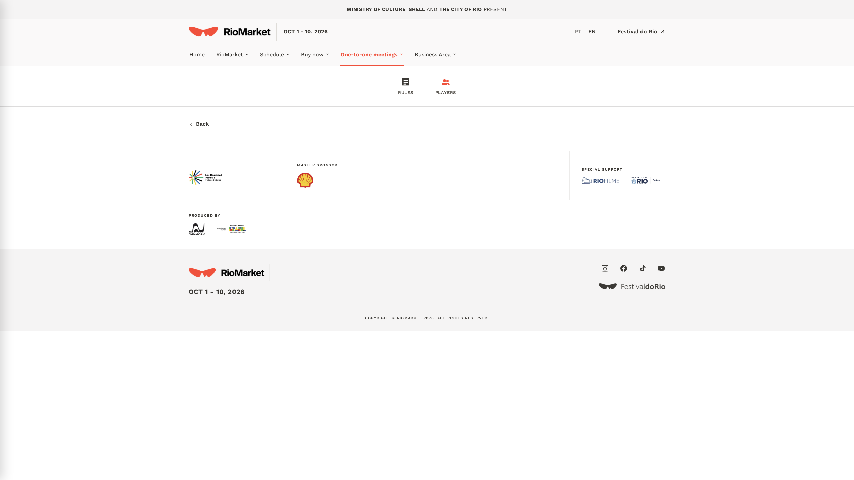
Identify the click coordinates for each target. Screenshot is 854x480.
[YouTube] (661, 268)
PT (578, 31)
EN (592, 31)
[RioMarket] (233, 32)
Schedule (272, 54)
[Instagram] (605, 268)
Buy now (312, 54)
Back (202, 124)
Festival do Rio (637, 31)
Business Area (433, 54)
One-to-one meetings (369, 54)
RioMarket (229, 54)
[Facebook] (624, 268)
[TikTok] (642, 268)
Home (197, 54)
